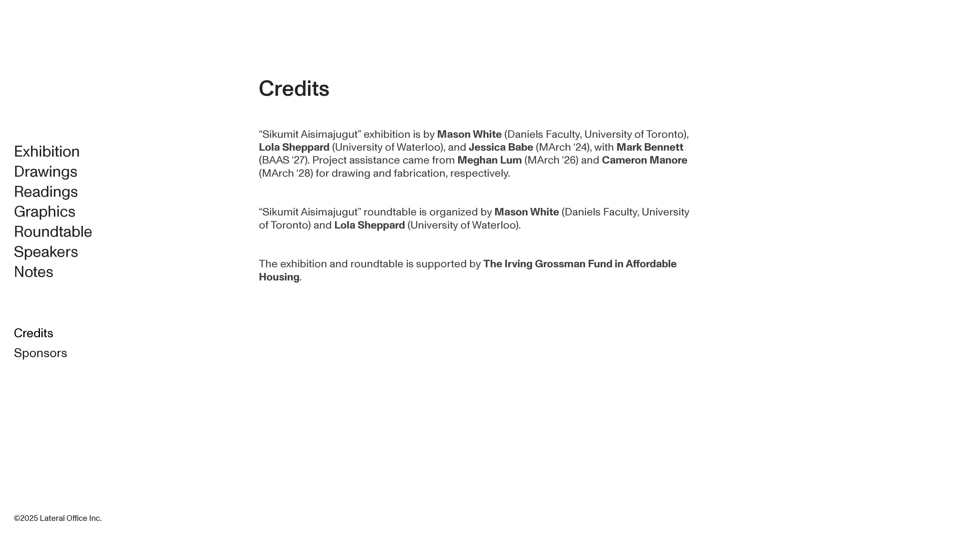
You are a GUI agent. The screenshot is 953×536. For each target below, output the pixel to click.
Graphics (44, 211)
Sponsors (40, 353)
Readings (46, 191)
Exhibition (47, 151)
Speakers (46, 252)
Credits (33, 333)
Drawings (45, 171)
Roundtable (53, 231)
